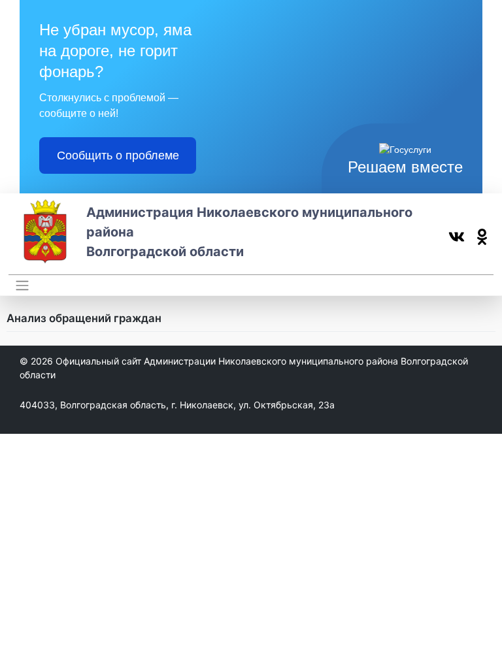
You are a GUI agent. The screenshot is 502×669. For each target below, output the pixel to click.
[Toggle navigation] (22, 285)
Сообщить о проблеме (118, 155)
